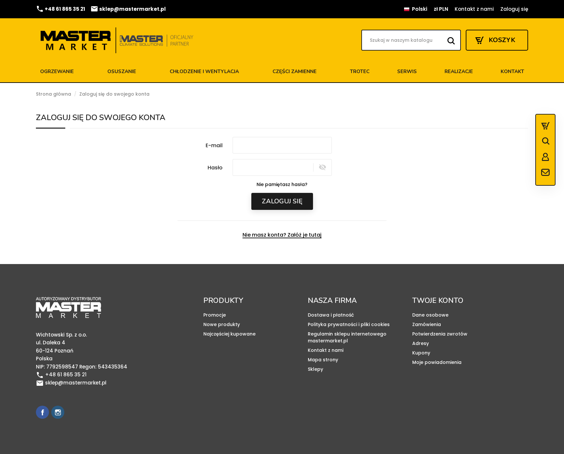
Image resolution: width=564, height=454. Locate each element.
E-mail (214, 145)
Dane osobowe (430, 315)
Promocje (214, 315)
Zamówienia (426, 324)
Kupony (421, 353)
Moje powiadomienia (437, 362)
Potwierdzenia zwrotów (439, 334)
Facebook (42, 412)
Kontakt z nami (474, 9)
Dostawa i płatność (331, 315)
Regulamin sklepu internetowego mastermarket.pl (347, 337)
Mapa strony (323, 359)
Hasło (215, 167)
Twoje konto (437, 300)
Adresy (420, 343)
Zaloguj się (282, 201)
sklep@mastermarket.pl (128, 9)
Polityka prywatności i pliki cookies (349, 324)
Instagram (57, 412)
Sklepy (315, 369)
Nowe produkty (221, 324)
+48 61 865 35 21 (60, 9)
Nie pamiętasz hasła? (282, 184)
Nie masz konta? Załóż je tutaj (282, 235)
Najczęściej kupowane (229, 334)
